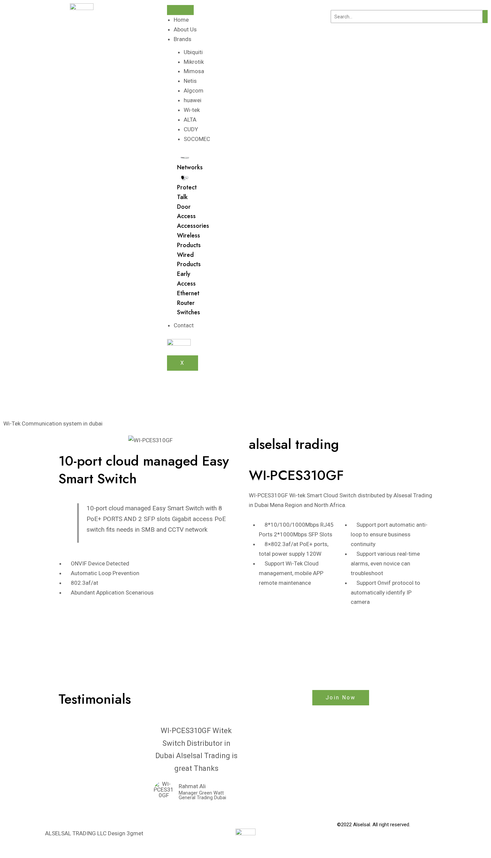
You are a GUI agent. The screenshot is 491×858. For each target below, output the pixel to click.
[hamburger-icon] (180, 10)
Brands (182, 39)
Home (181, 19)
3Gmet (425, 833)
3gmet (135, 833)
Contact (184, 325)
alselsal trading (294, 444)
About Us (185, 29)
